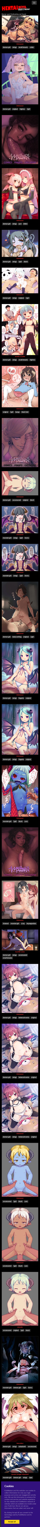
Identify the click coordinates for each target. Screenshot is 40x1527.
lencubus (20, 1443)
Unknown (19, 44)
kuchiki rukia (20, 952)
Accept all (12, 1522)
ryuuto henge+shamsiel (20, 1474)
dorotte (20, 1327)
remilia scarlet (20, 356)
